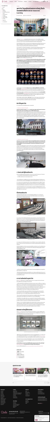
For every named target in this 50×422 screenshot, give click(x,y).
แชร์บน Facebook (21, 351)
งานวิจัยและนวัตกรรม (5, 14)
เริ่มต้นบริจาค (2, 404)
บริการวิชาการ (14, 402)
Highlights (18, 6)
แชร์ (45, 15)
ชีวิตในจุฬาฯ (25, 1)
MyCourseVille (42, 335)
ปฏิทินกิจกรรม (4, 20)
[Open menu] (47, 1)
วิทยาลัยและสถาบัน (15, 397)
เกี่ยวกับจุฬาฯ (11, 1)
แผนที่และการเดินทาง (3, 402)
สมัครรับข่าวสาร (40, 411)
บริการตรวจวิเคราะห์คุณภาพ (16, 404)
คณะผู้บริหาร (2, 397)
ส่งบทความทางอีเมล (21, 356)
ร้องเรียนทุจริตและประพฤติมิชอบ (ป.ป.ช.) (42, 399)
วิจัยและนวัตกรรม (20, 1)
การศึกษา (15, 1)
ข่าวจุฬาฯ (4, 13)
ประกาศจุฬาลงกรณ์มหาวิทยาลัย (6, 12)
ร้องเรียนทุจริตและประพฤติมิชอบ (20, 417)
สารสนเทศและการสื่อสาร (16, 405)
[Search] (45, 1)
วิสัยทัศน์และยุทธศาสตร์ (3, 398)
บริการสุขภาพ (14, 403)
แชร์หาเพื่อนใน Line (21, 354)
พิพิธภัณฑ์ (14, 407)
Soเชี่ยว (26, 403)
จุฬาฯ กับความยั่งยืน (3, 399)
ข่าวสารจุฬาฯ (26, 400)
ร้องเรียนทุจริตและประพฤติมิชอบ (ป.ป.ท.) (42, 400)
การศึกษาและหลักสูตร (5, 17)
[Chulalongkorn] (4, 1)
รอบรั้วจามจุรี (26, 402)
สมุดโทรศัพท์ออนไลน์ (3, 401)
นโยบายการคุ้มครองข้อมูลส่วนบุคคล (12, 417)
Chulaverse (22, 39)
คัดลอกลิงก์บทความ (21, 357)
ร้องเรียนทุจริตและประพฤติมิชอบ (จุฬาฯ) (42, 398)
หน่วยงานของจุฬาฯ (3, 400)
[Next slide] (48, 383)
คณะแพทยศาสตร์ (26, 93)
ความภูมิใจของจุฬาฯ (5, 16)
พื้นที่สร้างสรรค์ (15, 406)
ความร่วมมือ (4, 15)
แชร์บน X (20, 353)
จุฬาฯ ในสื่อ (4, 18)
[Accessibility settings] (42, 1)
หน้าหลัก (3, 7)
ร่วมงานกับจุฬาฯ (2, 403)
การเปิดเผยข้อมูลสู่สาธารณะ (4, 417)
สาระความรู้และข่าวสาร (35, 1)
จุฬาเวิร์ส (25, 59)
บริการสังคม (29, 1)
